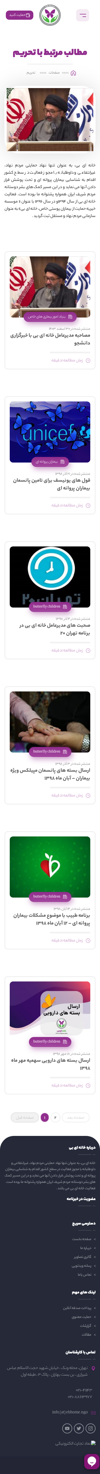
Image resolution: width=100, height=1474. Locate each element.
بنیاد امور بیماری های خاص (47, 317)
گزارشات (85, 1326)
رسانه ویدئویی (81, 1266)
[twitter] (79, 1428)
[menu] (82, 15)
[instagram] (91, 1428)
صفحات (54, 73)
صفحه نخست (81, 1239)
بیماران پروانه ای (47, 462)
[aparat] (67, 1428)
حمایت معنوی (81, 1317)
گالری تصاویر (82, 1257)
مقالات (86, 1335)
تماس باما (84, 1275)
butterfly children (47, 607)
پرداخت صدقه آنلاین (77, 1308)
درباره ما (85, 1248)
